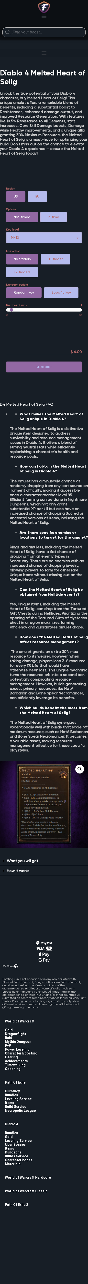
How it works (18, 870)
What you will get (22, 860)
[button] (44, 16)
